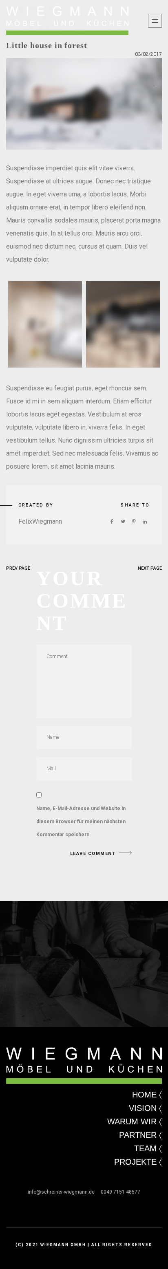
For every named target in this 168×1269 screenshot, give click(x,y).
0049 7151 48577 (120, 1192)
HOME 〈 (147, 1094)
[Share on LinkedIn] (145, 522)
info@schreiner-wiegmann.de (64, 1192)
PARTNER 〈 (140, 1134)
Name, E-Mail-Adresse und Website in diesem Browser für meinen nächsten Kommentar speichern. (81, 821)
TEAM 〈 (148, 1148)
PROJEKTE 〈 (138, 1161)
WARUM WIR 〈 (134, 1121)
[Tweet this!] (123, 522)
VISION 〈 (145, 1108)
